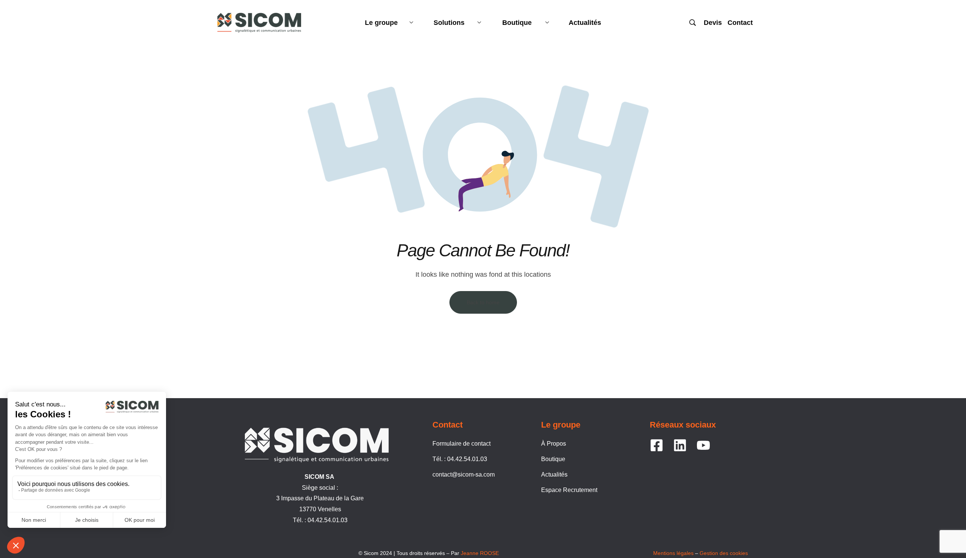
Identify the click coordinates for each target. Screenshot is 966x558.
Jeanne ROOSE (480, 553)
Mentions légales (673, 553)
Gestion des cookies (724, 553)
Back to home (483, 302)
